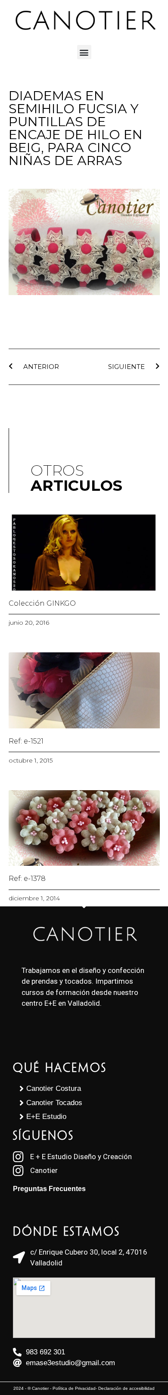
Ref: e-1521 (26, 741)
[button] (84, 52)
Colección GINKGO (42, 603)
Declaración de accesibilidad (126, 1388)
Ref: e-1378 (27, 878)
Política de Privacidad (74, 1388)
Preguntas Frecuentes (49, 1188)
